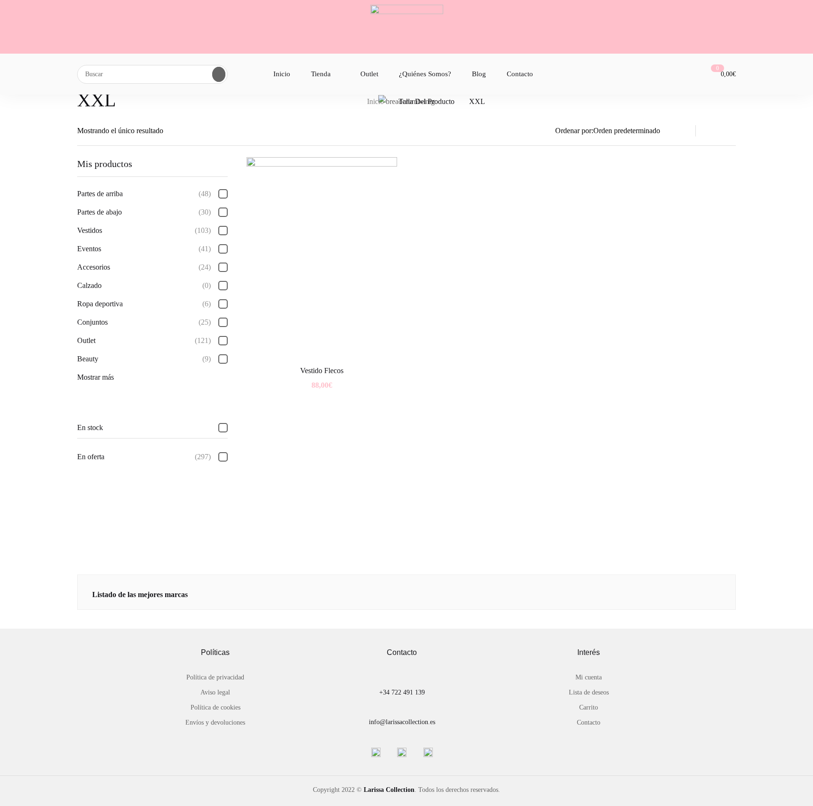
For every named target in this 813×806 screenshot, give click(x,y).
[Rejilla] (730, 130)
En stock (90, 427)
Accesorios (144, 267)
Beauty (144, 359)
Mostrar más (95, 377)
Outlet (144, 340)
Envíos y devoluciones (215, 722)
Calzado (144, 285)
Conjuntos (144, 322)
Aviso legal (215, 692)
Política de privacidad (215, 677)
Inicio (375, 101)
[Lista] (712, 130)
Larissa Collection (389, 789)
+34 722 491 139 (402, 692)
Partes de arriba (144, 194)
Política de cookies (215, 707)
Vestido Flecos (321, 371)
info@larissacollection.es (402, 722)
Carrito (588, 707)
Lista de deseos (589, 692)
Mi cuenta (588, 677)
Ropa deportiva (144, 304)
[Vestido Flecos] (322, 257)
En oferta (144, 457)
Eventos (144, 249)
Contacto (588, 722)
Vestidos (144, 230)
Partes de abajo (144, 212)
